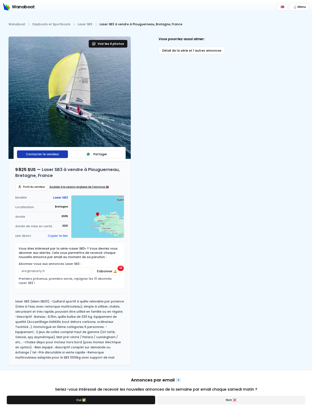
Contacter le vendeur (42, 154)
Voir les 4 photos (111, 44)
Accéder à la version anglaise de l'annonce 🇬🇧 (79, 187)
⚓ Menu (299, 7)
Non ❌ (231, 400)
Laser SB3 (85, 24)
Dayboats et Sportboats (51, 24)
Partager (100, 154)
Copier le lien (58, 236)
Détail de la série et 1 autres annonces (191, 50)
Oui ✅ (81, 400)
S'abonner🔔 (109, 270)
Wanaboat (16, 24)
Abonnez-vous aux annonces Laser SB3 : (50, 264)
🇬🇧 (282, 7)
